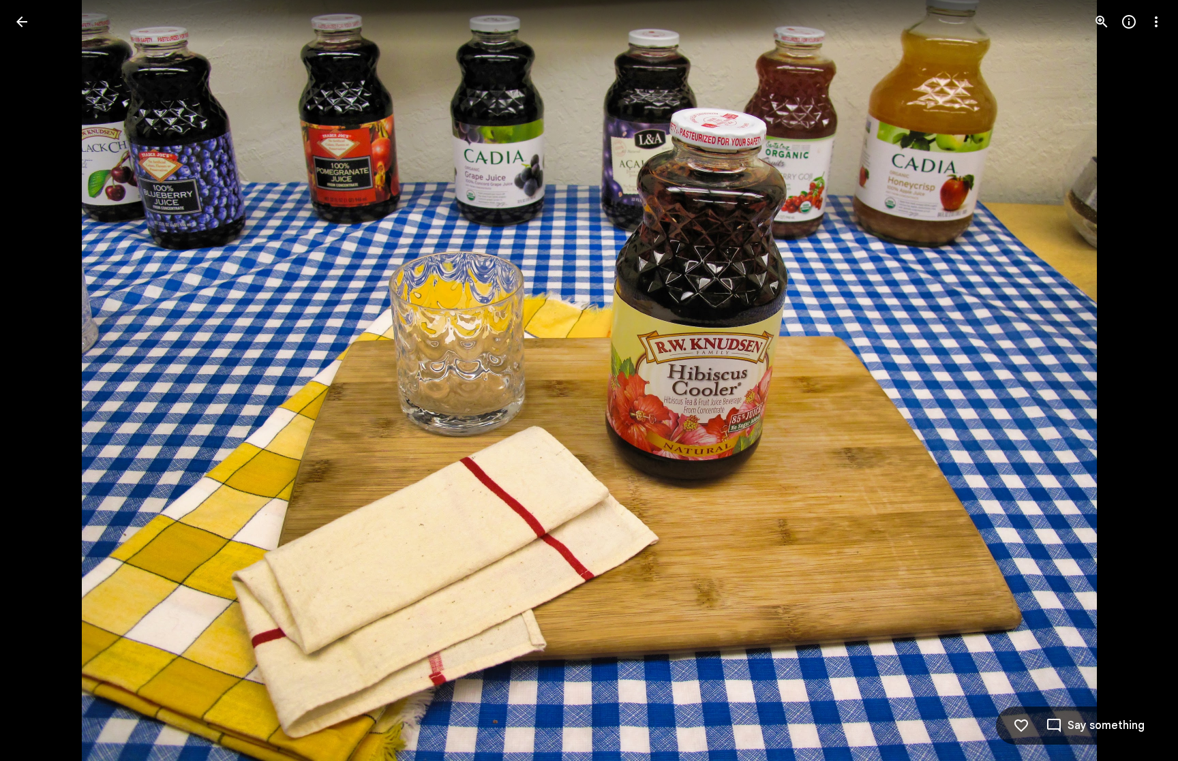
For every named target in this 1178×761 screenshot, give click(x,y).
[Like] (1021, 725)
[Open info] (1129, 21)
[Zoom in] (1101, 21)
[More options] (1156, 21)
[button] (38, 381)
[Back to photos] (21, 21)
